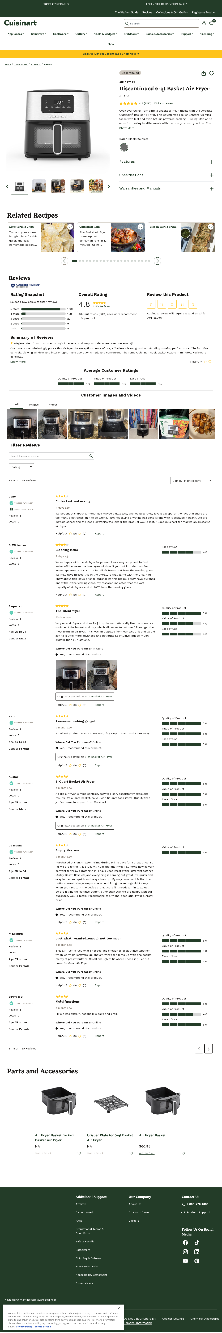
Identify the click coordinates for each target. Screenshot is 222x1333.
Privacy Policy (24, 1326)
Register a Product (204, 12)
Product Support (198, 1212)
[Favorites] (70, 227)
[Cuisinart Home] (20, 23)
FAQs (79, 1220)
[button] (20, 186)
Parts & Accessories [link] (159, 34)
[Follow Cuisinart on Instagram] (185, 1251)
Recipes (147, 12)
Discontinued (21, 64)
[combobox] (161, 23)
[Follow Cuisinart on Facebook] (185, 1242)
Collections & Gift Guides (172, 12)
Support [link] (186, 34)
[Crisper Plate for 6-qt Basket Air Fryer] (111, 1102)
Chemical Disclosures (204, 1318)
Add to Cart (147, 1153)
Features (127, 161)
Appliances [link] (15, 34)
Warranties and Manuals (140, 188)
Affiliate (81, 1204)
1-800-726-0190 (197, 1204)
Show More (126, 128)
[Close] (118, 1308)
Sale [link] (111, 44)
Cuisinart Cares (139, 1212)
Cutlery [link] (80, 34)
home (8, 64)
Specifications (131, 175)
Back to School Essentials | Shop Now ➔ (111, 53)
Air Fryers (36, 64)
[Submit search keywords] (127, 23)
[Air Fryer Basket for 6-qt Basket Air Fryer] (59, 1102)
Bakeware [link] (37, 34)
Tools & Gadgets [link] (104, 34)
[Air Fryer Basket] (163, 1102)
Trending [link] (206, 34)
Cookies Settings (173, 1318)
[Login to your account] (204, 22)
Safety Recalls (85, 1241)
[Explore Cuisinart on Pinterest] (196, 1260)
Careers (134, 1220)
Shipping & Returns (88, 1258)
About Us (135, 1204)
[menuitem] (15, 34)
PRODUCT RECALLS (55, 4)
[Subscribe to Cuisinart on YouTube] (185, 1260)
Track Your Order (87, 1266)
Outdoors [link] (130, 34)
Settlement (83, 1249)
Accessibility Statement (91, 1274)
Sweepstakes (84, 1283)
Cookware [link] (59, 34)
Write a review (163, 103)
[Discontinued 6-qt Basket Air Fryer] (58, 122)
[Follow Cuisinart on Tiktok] (196, 1242)
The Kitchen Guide (126, 12)
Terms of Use (43, 1326)
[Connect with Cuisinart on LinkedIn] (196, 1251)
